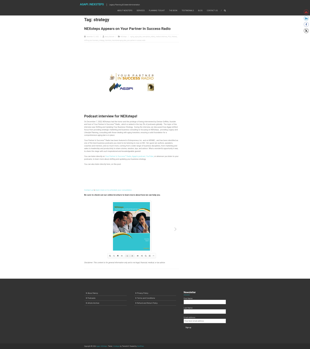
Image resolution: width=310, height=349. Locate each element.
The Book (173, 10)
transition (108, 40)
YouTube (149, 156)
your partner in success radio (136, 40)
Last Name (188, 308)
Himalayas (116, 346)
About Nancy (93, 293)
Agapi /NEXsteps (92, 4)
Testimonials (188, 10)
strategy (101, 40)
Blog (200, 10)
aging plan (138, 36)
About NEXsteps (124, 10)
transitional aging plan (119, 40)
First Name (188, 298)
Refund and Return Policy (147, 303)
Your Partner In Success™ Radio (118, 156)
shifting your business (91, 40)
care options (146, 36)
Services (141, 10)
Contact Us (212, 10)
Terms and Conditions (146, 298)
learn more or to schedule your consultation (113, 190)
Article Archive (93, 303)
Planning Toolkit (157, 10)
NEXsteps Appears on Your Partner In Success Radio (127, 28)
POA (169, 36)
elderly (153, 36)
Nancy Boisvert (109, 36)
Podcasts (91, 298)
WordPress (140, 346)
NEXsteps (124, 36)
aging (132, 36)
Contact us (88, 190)
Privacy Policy (142, 293)
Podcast (174, 36)
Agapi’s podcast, (139, 156)
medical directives (161, 36)
